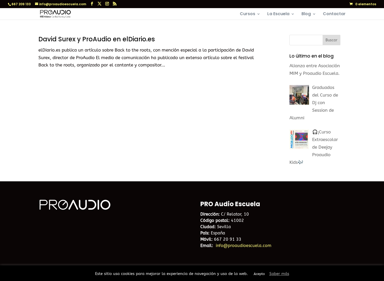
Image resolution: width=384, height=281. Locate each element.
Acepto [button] (259, 274)
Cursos (247, 14)
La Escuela (278, 14)
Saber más (279, 273)
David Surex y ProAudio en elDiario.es (96, 39)
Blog (306, 14)
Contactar (334, 14)
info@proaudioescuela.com (243, 245)
